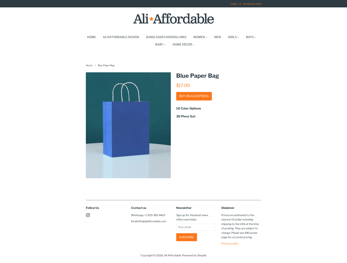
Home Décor (182, 44)
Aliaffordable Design (121, 37)
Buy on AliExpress (194, 96)
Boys (250, 37)
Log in (234, 3)
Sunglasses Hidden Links (166, 37)
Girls (232, 37)
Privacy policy (229, 243)
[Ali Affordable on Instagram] (88, 216)
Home (91, 37)
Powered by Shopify (194, 255)
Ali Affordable (172, 255)
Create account (252, 3)
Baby (159, 44)
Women (199, 37)
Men (217, 37)
